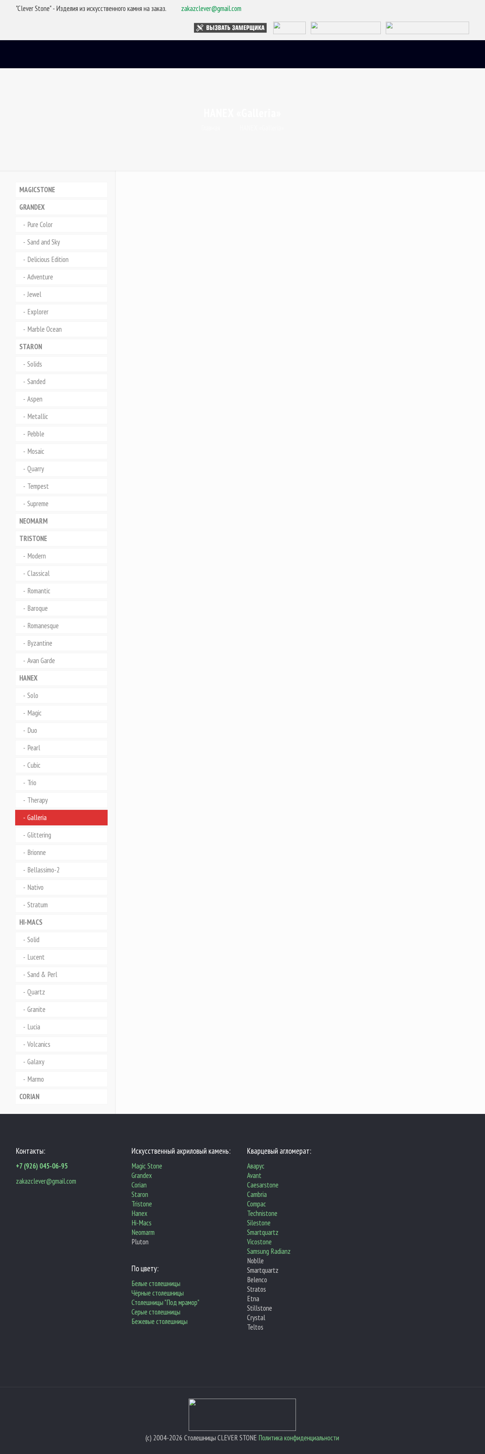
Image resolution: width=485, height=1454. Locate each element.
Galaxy (35, 1061)
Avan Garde (41, 660)
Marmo (35, 1079)
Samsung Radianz (269, 1251)
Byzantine (39, 643)
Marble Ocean (44, 329)
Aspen (34, 398)
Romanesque (43, 625)
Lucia (33, 1026)
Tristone (141, 1203)
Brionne (36, 852)
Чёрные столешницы (157, 1292)
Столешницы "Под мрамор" (165, 1302)
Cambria (257, 1194)
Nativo (35, 887)
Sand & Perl (42, 974)
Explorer (37, 311)
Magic (34, 712)
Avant (254, 1175)
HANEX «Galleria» (261, 127)
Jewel (34, 294)
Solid (33, 939)
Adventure (40, 276)
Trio (31, 782)
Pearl (33, 747)
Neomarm (143, 1232)
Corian (139, 1184)
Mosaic (35, 451)
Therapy (37, 800)
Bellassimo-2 (43, 869)
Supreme (37, 503)
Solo (32, 695)
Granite (36, 1009)
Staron (139, 1194)
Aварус (255, 1165)
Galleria (37, 817)
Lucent (36, 956)
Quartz (36, 991)
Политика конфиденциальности (298, 1437)
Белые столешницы (155, 1283)
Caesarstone (262, 1184)
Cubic (34, 765)
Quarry (35, 468)
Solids (34, 364)
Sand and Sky (43, 241)
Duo (32, 730)
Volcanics (38, 1044)
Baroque (37, 608)
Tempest (38, 486)
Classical (38, 573)
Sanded (36, 381)
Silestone (259, 1222)
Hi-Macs (141, 1222)
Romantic (38, 590)
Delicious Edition (48, 259)
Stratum (37, 904)
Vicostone (259, 1241)
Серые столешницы (155, 1311)
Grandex (141, 1175)
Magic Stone (146, 1165)
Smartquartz (262, 1232)
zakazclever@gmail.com (211, 8)
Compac (256, 1203)
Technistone (262, 1213)
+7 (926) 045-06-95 (42, 1165)
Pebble (35, 433)
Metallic (37, 416)
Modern (36, 555)
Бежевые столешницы (159, 1321)
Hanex (139, 1213)
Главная (210, 127)
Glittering (39, 834)
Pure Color (40, 224)
